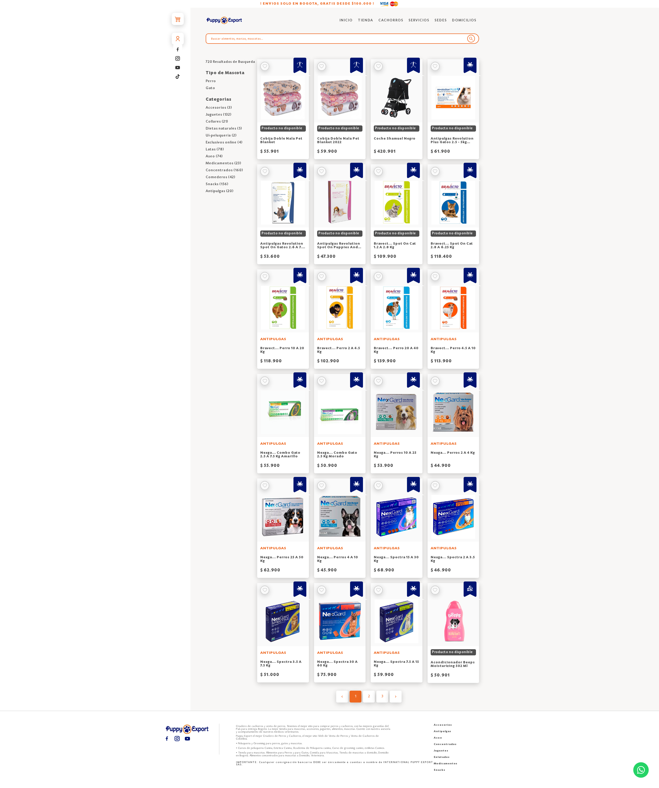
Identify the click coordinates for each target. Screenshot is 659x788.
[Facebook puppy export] (177, 49)
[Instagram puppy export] (177, 58)
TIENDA (365, 20)
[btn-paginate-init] (342, 697)
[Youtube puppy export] (177, 67)
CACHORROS (390, 20)
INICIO (346, 20)
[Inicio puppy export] (224, 20)
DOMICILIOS (464, 20)
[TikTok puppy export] (177, 76)
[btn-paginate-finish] (396, 697)
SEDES (441, 20)
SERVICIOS (419, 20)
